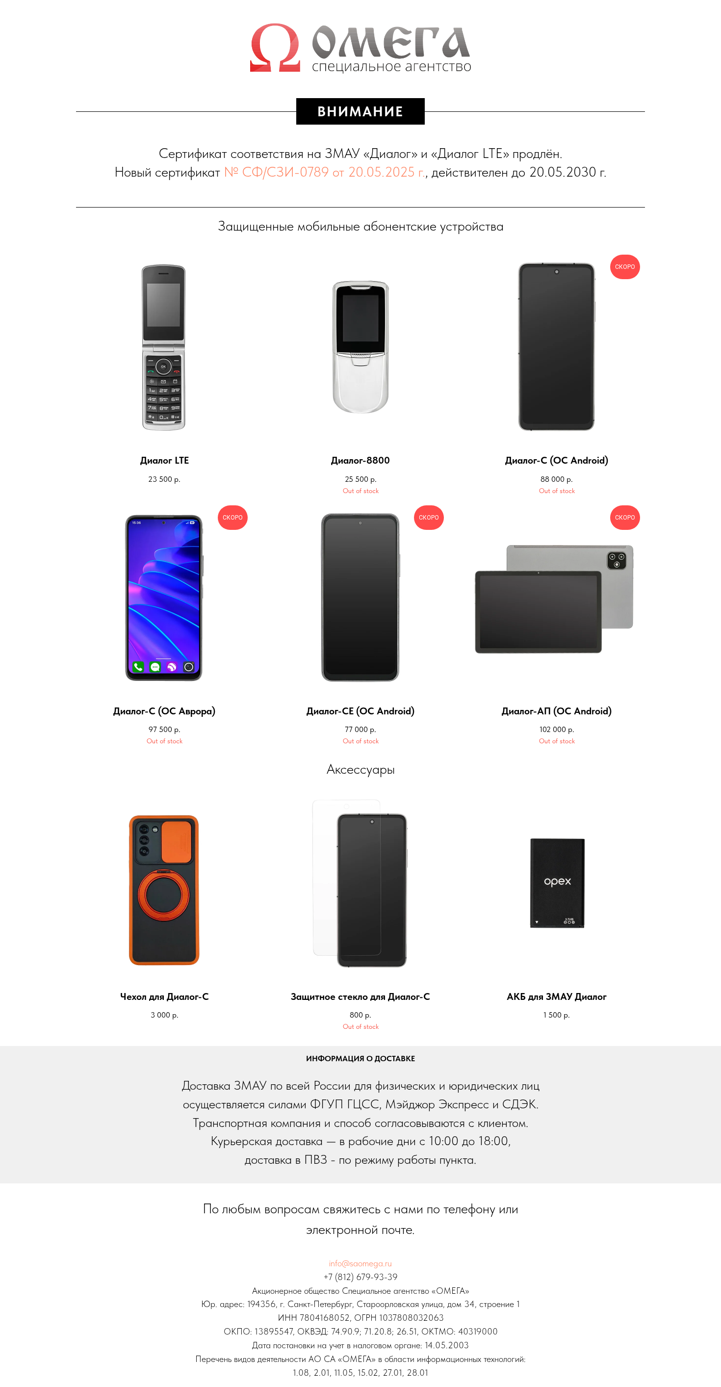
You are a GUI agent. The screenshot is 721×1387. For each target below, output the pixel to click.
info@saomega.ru (360, 1263)
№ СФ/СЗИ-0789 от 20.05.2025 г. (324, 171)
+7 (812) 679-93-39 (360, 1277)
